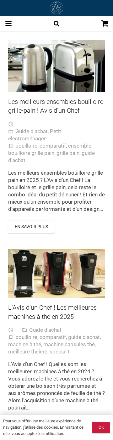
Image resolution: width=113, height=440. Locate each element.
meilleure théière (27, 351)
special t (60, 351)
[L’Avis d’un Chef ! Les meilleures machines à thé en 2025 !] (56, 273)
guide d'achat (84, 337)
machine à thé (24, 344)
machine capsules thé (69, 344)
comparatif (53, 146)
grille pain (67, 153)
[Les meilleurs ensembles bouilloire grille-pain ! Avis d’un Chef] (56, 66)
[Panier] (105, 23)
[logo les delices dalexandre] (56, 8)
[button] (8, 23)
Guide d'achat (31, 131)
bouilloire (26, 146)
